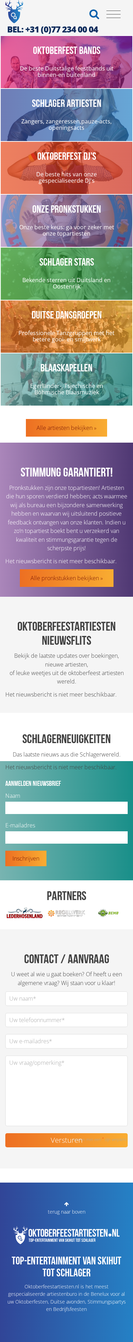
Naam (12, 796)
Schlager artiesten (66, 103)
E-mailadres (20, 825)
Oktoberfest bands (66, 50)
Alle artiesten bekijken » (66, 428)
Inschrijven (25, 858)
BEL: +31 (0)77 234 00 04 (52, 29)
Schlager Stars (66, 261)
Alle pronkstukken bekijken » (67, 578)
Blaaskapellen (66, 367)
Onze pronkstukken (66, 208)
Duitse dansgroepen (67, 314)
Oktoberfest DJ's (66, 156)
